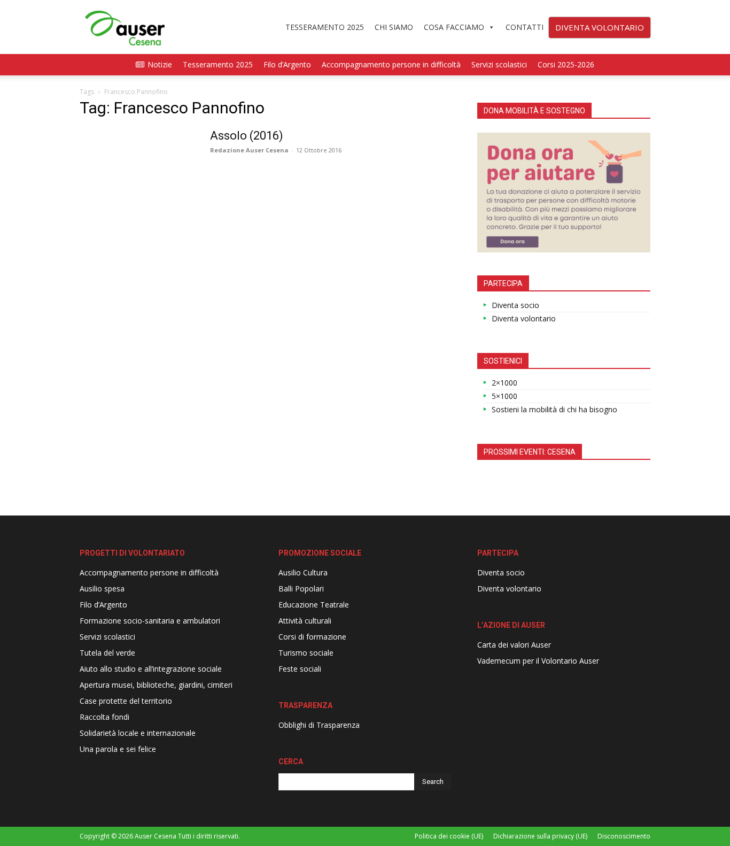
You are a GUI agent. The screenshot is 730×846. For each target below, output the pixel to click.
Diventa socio (515, 305)
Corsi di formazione (312, 637)
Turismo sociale (305, 653)
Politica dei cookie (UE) (449, 836)
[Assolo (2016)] (138, 168)
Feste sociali (299, 669)
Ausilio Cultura (303, 572)
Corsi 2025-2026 (566, 64)
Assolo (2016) (246, 135)
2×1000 (504, 383)
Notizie (159, 64)
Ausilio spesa (102, 588)
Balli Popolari (301, 588)
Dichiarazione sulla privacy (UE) (540, 836)
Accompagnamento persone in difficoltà (391, 64)
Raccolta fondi (104, 717)
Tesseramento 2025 (324, 27)
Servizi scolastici (499, 64)
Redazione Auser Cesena (249, 150)
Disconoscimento (623, 836)
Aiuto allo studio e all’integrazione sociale (151, 669)
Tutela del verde (107, 653)
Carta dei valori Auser (514, 645)
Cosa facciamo (454, 27)
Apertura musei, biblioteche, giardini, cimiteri (156, 685)
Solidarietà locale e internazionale (138, 733)
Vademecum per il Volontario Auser (538, 661)
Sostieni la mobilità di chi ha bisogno (554, 409)
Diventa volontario (524, 318)
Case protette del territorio (126, 701)
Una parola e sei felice (118, 749)
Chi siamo (394, 27)
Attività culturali (304, 621)
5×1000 (504, 396)
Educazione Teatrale (313, 604)
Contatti (524, 27)
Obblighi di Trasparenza (319, 725)
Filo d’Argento (287, 64)
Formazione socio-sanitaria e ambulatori (150, 621)
